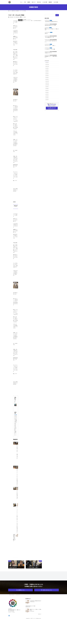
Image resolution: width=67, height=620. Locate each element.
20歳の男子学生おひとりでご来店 (15, 426)
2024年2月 (46, 99)
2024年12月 (47, 81)
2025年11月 (47, 66)
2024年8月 (46, 88)
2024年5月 (46, 94)
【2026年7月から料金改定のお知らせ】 (14, 428)
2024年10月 (47, 84)
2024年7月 (46, 90)
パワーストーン (29, 19)
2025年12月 (47, 64)
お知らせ (16, 421)
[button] (20, 590)
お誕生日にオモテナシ (48, 52)
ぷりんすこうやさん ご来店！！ (50, 45)
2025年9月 (46, 68)
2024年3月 (46, 97)
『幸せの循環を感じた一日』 (49, 37)
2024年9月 (46, 86)
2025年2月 (46, 77)
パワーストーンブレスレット (27, 20)
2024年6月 (46, 92)
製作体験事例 (24, 19)
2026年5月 (46, 62)
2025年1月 (46, 79)
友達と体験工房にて (39, 20)
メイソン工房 (33, 20)
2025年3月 (46, 75)
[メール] (9, 616)
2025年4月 (46, 73)
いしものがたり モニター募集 (50, 49)
